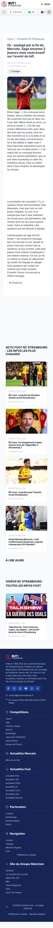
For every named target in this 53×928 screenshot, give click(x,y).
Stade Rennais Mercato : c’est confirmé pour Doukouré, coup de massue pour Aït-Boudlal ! (26, 542)
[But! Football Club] (11, 4)
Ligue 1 (11, 38)
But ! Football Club (21, 63)
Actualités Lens (13, 790)
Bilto (8, 881)
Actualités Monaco (14, 797)
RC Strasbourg (15, 283)
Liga (8, 722)
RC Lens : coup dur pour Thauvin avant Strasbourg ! (25, 493)
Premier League (13, 726)
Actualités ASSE (13, 783)
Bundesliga (11, 733)
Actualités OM (12, 779)
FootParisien (11, 817)
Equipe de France (14, 744)
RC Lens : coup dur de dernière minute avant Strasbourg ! (24, 396)
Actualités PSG (12, 776)
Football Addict (13, 821)
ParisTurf (10, 870)
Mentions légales (13, 847)
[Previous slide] (4, 12)
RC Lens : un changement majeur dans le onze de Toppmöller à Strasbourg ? (25, 445)
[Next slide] (49, 12)
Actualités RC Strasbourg (30, 38)
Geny (8, 889)
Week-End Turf (12, 878)
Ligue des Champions (16, 737)
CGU (8, 851)
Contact (9, 840)
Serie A (9, 729)
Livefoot (9, 813)
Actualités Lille (12, 794)
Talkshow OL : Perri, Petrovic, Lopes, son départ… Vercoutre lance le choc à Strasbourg (24, 629)
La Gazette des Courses (17, 874)
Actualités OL (12, 787)
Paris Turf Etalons (14, 892)
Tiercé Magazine (13, 885)
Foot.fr (9, 824)
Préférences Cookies (26, 855)
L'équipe (9, 844)
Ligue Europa (12, 740)
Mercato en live (13, 760)
